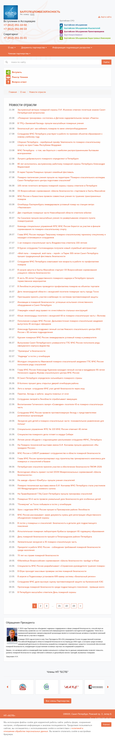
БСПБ (11, 715)
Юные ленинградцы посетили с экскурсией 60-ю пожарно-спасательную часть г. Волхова (61, 315)
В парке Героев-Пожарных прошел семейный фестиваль (46, 172)
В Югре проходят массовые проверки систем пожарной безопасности (52, 571)
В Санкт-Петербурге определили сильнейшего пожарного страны (50, 378)
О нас (11, 47)
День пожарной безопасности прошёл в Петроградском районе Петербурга (55, 536)
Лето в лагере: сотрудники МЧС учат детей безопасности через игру (51, 388)
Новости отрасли (37, 92)
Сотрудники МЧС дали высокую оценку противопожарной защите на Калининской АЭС (60, 581)
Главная (13, 92)
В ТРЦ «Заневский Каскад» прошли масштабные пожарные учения (51, 123)
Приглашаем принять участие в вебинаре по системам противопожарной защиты (58, 297)
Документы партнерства (33, 47)
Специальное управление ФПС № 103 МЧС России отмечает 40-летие (52, 429)
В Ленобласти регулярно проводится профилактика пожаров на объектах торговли (58, 286)
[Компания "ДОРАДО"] (96, 687)
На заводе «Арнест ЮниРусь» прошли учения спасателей (46, 480)
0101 (32, 14)
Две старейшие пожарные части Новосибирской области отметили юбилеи (54, 212)
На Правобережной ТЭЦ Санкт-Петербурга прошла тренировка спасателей (55, 494)
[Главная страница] (11, 12)
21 (59, 606)
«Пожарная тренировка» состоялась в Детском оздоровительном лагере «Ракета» (58, 118)
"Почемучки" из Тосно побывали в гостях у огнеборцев (44, 504)
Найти (106, 62)
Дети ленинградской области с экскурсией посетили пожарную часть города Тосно (58, 291)
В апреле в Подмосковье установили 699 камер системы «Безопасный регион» (57, 576)
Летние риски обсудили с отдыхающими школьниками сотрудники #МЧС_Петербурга (60, 439)
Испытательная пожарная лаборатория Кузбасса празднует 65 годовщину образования (61, 531)
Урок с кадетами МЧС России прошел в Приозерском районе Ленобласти (54, 509)
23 (74, 606)
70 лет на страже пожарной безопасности (38, 555)
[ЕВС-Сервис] (22, 687)
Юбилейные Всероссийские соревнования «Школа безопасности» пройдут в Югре (58, 560)
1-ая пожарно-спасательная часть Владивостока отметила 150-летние (52, 243)
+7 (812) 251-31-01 (15, 37)
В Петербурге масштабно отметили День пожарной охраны (47, 592)
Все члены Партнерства (57, 701)
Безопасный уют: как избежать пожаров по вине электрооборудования (52, 128)
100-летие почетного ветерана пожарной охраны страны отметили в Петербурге (57, 185)
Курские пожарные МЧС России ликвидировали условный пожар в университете (57, 337)
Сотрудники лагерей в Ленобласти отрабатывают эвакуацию (47, 399)
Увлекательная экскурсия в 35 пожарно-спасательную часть (47, 542)
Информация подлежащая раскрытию (71, 47)
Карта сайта (105, 17)
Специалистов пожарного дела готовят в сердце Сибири (45, 434)
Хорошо (106, 724)
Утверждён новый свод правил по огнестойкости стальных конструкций (52, 310)
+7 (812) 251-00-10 (15, 28)
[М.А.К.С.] (46, 687)
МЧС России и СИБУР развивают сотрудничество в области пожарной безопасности (59, 453)
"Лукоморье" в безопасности (31, 351)
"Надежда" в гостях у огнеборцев (34, 356)
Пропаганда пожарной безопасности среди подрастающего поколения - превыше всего (61, 587)
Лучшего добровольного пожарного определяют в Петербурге (48, 158)
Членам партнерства (18, 53)
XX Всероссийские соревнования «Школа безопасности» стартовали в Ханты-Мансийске (61, 191)
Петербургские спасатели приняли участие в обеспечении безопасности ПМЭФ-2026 (60, 466)
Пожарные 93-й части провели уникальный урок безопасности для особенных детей (59, 499)
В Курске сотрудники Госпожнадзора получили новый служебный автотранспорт (57, 248)
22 (66, 606)
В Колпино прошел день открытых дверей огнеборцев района (48, 383)
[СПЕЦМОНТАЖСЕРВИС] (71, 687)
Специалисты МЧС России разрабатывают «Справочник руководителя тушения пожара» (61, 566)
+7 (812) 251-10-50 (15, 24)
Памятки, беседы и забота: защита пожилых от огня (43, 394)
